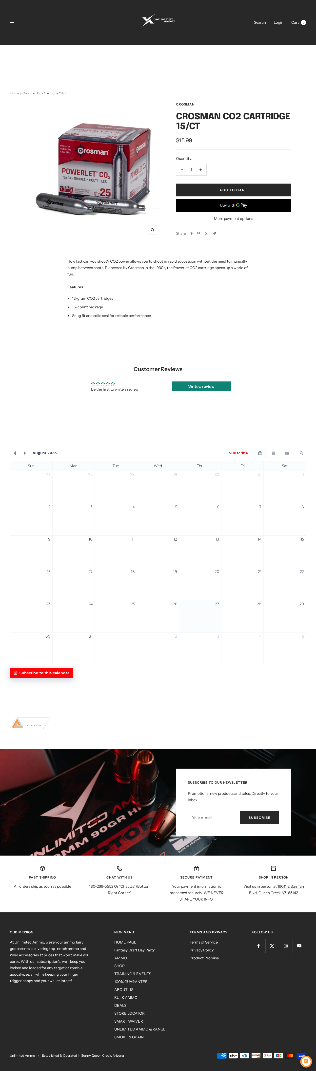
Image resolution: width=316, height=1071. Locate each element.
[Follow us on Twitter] (272, 946)
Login (278, 22)
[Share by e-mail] (214, 233)
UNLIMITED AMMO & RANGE (140, 1029)
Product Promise (204, 958)
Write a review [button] (201, 386)
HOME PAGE (125, 942)
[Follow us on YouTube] (299, 946)
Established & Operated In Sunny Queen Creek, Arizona (83, 1055)
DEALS (120, 1005)
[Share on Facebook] (192, 233)
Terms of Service (204, 942)
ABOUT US (123, 989)
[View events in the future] (25, 453)
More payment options (233, 218)
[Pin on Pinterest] (198, 233)
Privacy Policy (202, 950)
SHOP (119, 966)
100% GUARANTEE (131, 981)
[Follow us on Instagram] (286, 946)
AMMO (120, 958)
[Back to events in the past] (15, 453)
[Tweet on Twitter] (206, 233)
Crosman (185, 104)
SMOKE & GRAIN (129, 1037)
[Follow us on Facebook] (258, 946)
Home (14, 93)
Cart (297, 22)
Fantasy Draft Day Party (134, 950)
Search (260, 22)
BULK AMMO (126, 997)
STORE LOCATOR (129, 1013)
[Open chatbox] (306, 1062)
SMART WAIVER (128, 1021)
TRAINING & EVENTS (132, 973)
